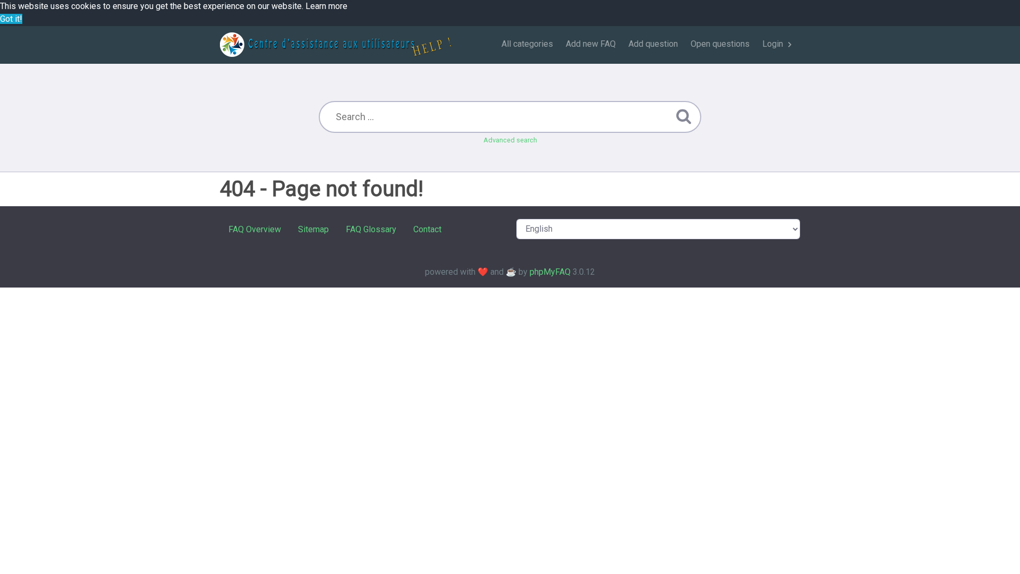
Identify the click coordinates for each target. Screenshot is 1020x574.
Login (772, 44)
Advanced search (510, 140)
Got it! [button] (11, 19)
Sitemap (313, 229)
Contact (427, 229)
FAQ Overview (254, 229)
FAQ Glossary (371, 229)
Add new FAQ (591, 44)
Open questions (720, 44)
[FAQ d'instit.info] (335, 45)
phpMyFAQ (550, 272)
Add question (653, 44)
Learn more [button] (326, 6)
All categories (527, 44)
